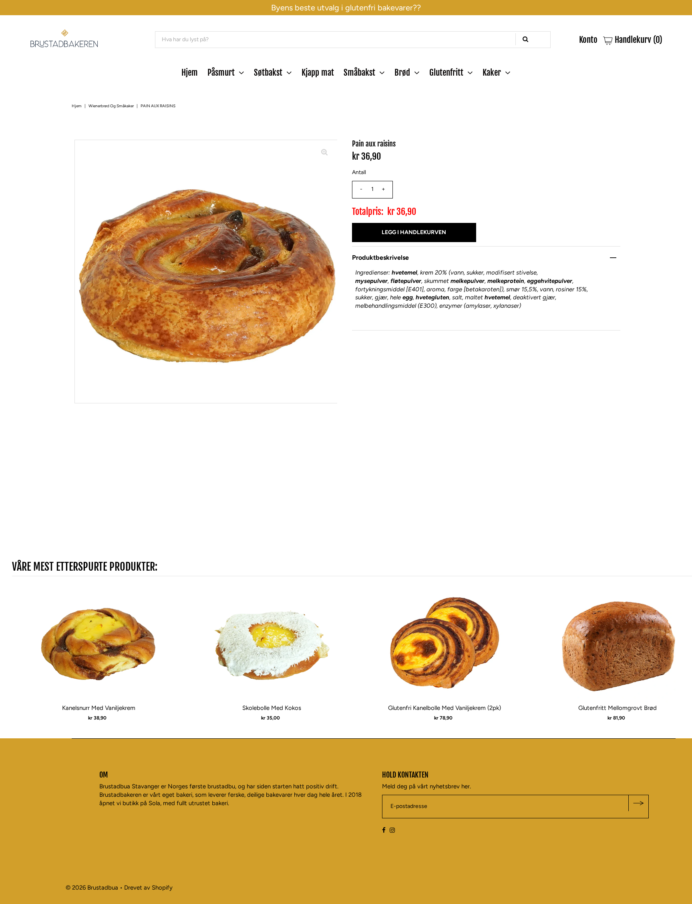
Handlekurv (637, 40)
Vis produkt (98, 650)
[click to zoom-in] (324, 152)
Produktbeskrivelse (380, 257)
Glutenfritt (446, 72)
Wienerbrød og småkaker (111, 105)
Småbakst (359, 72)
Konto (588, 40)
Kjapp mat (318, 72)
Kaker (492, 72)
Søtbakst (268, 72)
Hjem (189, 72)
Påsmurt (221, 72)
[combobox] (353, 39)
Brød (402, 72)
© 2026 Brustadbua (92, 887)
